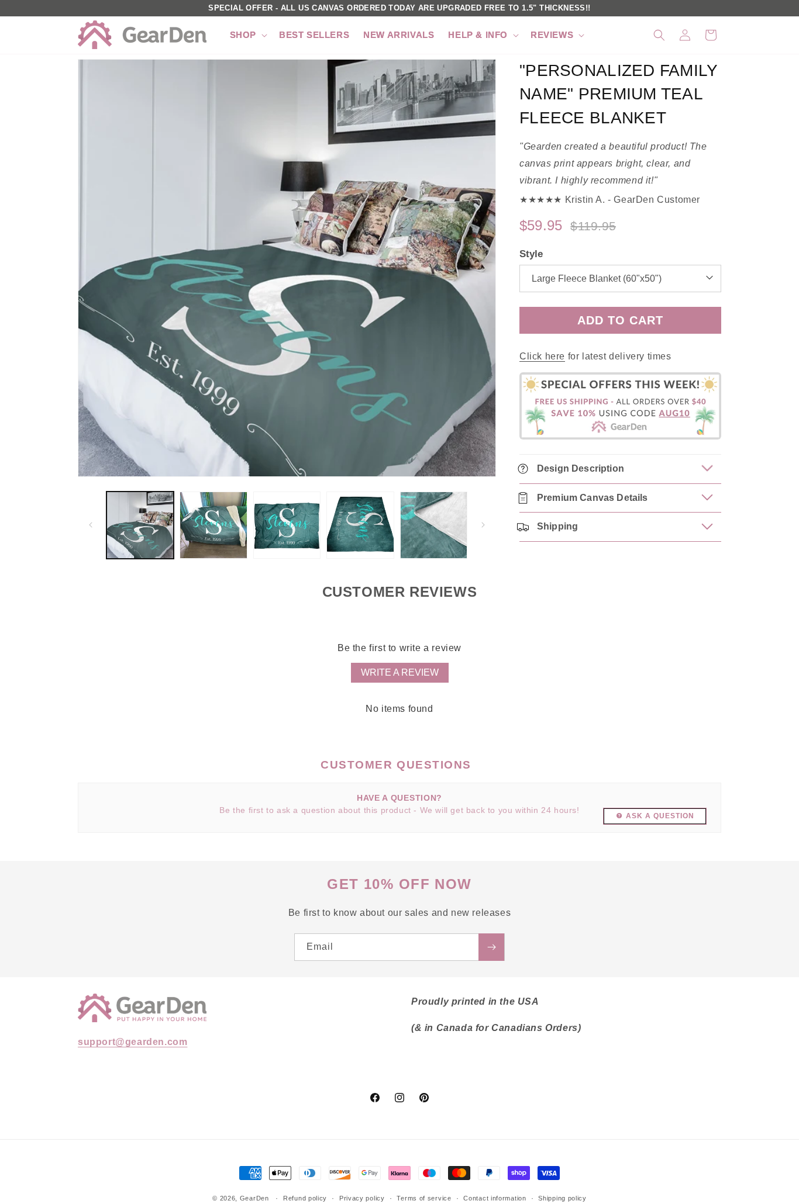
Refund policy (305, 1197)
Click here (542, 356)
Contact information (494, 1197)
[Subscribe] (491, 947)
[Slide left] (91, 525)
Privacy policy (362, 1197)
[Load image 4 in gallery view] (360, 525)
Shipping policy (562, 1197)
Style (531, 254)
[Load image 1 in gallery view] (140, 525)
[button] (247, 35)
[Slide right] (483, 525)
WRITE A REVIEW (400, 672)
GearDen (254, 1198)
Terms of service (424, 1197)
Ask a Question (660, 816)
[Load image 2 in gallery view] (213, 525)
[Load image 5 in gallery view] (433, 525)
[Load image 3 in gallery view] (287, 525)
